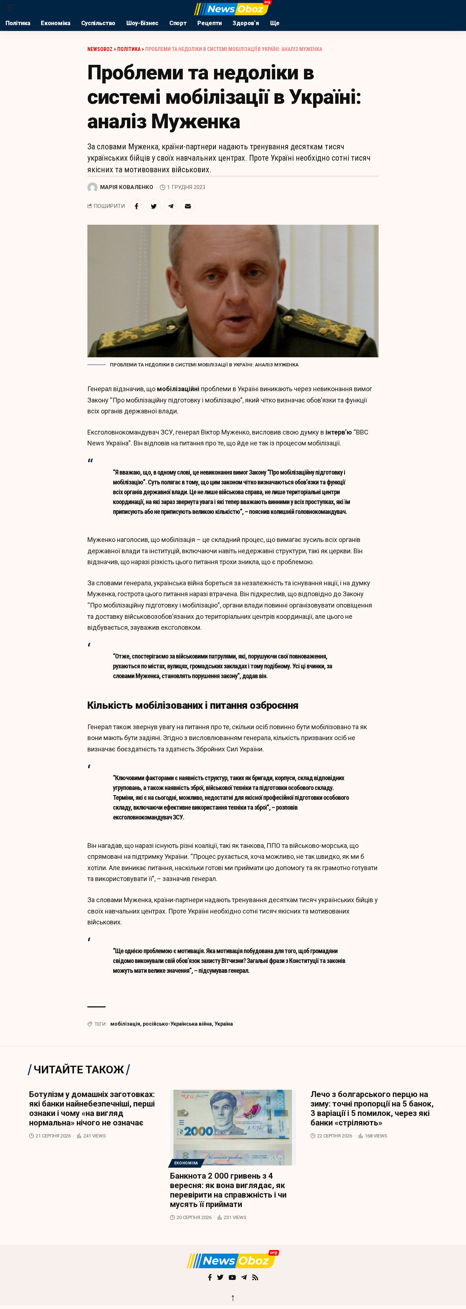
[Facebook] (209, 1278)
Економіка (186, 1163)
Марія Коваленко (126, 187)
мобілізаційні (178, 389)
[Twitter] (220, 1278)
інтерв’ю (339, 432)
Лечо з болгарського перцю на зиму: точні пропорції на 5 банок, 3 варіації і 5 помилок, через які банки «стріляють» (372, 1108)
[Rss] (255, 1278)
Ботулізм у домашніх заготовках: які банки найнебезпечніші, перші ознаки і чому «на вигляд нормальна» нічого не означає (92, 1108)
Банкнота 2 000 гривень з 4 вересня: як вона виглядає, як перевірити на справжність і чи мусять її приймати (228, 1190)
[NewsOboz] (233, 7)
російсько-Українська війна (177, 1024)
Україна (223, 1024)
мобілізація (125, 1024)
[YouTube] (232, 1278)
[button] (13, 8)
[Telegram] (243, 1278)
